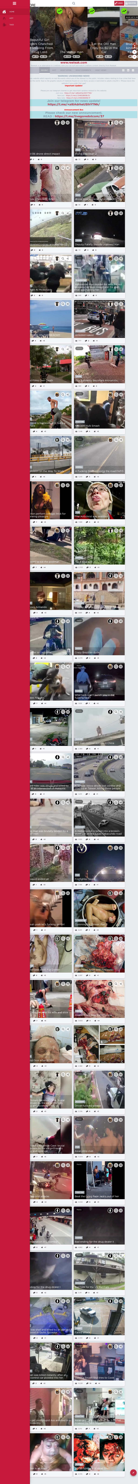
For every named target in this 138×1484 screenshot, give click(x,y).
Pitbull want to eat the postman (40, 562)
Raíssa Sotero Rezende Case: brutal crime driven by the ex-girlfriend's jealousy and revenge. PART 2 (43, 1103)
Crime (78, 240)
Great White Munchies (88, 1060)
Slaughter (81, 280)
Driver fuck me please (88, 1106)
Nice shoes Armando (34, 607)
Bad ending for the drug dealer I (41, 1287)
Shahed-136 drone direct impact (41, 154)
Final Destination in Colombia (39, 1242)
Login (120, 3)
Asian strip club (84, 1151)
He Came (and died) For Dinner (41, 970)
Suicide (79, 739)
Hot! (11, 18)
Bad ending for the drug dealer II (94, 1242)
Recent (44, 70)
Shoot (79, 648)
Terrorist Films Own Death (37, 380)
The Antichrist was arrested (91, 516)
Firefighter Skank (85, 879)
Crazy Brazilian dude (87, 652)
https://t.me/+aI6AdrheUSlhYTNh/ (78, 93)
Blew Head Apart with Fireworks (94, 970)
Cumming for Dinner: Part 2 (91, 924)
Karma (79, 691)
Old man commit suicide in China (94, 743)
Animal (79, 467)
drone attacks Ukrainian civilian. (94, 199)
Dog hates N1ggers (33, 698)
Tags (11, 25)
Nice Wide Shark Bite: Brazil (38, 199)
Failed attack (82, 1332)
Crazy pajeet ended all (35, 879)
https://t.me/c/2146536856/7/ (78, 98)
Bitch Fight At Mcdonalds (37, 290)
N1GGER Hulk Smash (87, 426)
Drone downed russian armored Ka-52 (44, 244)
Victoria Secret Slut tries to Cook (94, 1378)
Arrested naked (84, 335)
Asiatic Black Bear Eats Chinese (93, 1015)
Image (79, 892)
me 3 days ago (84, 562)
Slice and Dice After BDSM (38, 1060)
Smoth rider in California (36, 652)
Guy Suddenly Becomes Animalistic (96, 380)
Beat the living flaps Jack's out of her (97, 1196)
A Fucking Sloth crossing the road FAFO (99, 471)
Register (132, 3)
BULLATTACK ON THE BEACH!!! (41, 335)
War (78, 150)
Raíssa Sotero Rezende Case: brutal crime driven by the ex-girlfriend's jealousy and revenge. (43, 1148)
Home (11, 12)
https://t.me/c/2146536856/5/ (78, 95)
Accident (80, 331)
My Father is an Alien (34, 1468)
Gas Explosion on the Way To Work (43, 471)
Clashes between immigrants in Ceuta (97, 607)
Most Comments (83, 70)
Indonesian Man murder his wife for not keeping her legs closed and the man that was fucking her (98, 287)
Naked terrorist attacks (35, 1196)
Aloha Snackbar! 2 (86, 154)
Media (79, 122)
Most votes (66, 70)
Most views (100, 70)
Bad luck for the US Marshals (92, 1287)
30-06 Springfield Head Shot (92, 1468)
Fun (77, 512)
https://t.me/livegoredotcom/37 (79, 116)
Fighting (80, 422)
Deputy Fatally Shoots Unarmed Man (97, 244)
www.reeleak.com (74, 62)
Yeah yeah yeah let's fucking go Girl (43, 924)
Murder (79, 1464)
